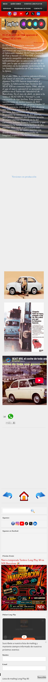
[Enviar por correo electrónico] (7, 423)
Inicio (5, 4)
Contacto (38, 8)
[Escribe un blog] (9, 423)
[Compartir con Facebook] (14, 423)
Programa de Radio (22, 8)
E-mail (4, 664)
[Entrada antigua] (40, 498)
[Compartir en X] (11, 423)
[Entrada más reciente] (7, 498)
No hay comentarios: (40, 42)
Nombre (5, 655)
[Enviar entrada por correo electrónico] (4, 416)
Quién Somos (16, 4)
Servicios (7, 8)
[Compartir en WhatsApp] (10, 420)
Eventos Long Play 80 (33, 4)
